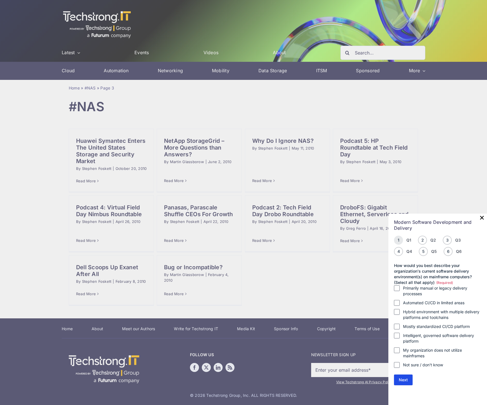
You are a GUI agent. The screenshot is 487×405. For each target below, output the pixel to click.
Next (403, 379)
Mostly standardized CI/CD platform (436, 326)
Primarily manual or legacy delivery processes (435, 291)
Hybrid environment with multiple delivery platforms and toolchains (441, 314)
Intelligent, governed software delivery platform (438, 338)
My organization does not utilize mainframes (432, 353)
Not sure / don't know (423, 364)
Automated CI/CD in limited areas (433, 302)
